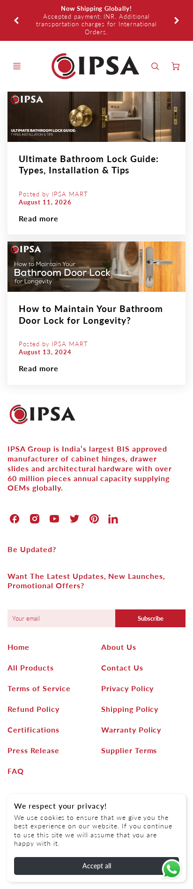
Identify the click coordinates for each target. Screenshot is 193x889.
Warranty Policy (131, 729)
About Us (118, 646)
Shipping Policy (129, 708)
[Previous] (16, 20)
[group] (96, 20)
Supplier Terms (129, 750)
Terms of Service (38, 688)
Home (18, 646)
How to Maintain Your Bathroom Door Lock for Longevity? (91, 314)
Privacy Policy (127, 688)
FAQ (15, 770)
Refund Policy (33, 708)
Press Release (33, 750)
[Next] (176, 20)
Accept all (96, 866)
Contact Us (122, 667)
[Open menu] (16, 66)
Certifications (33, 729)
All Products (30, 667)
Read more (39, 218)
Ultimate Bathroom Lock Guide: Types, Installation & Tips (89, 164)
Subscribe (150, 618)
